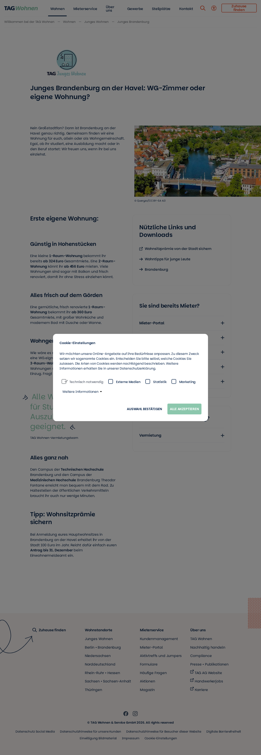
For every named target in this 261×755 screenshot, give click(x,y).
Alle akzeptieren (184, 409)
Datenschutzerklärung (137, 368)
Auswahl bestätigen (144, 409)
